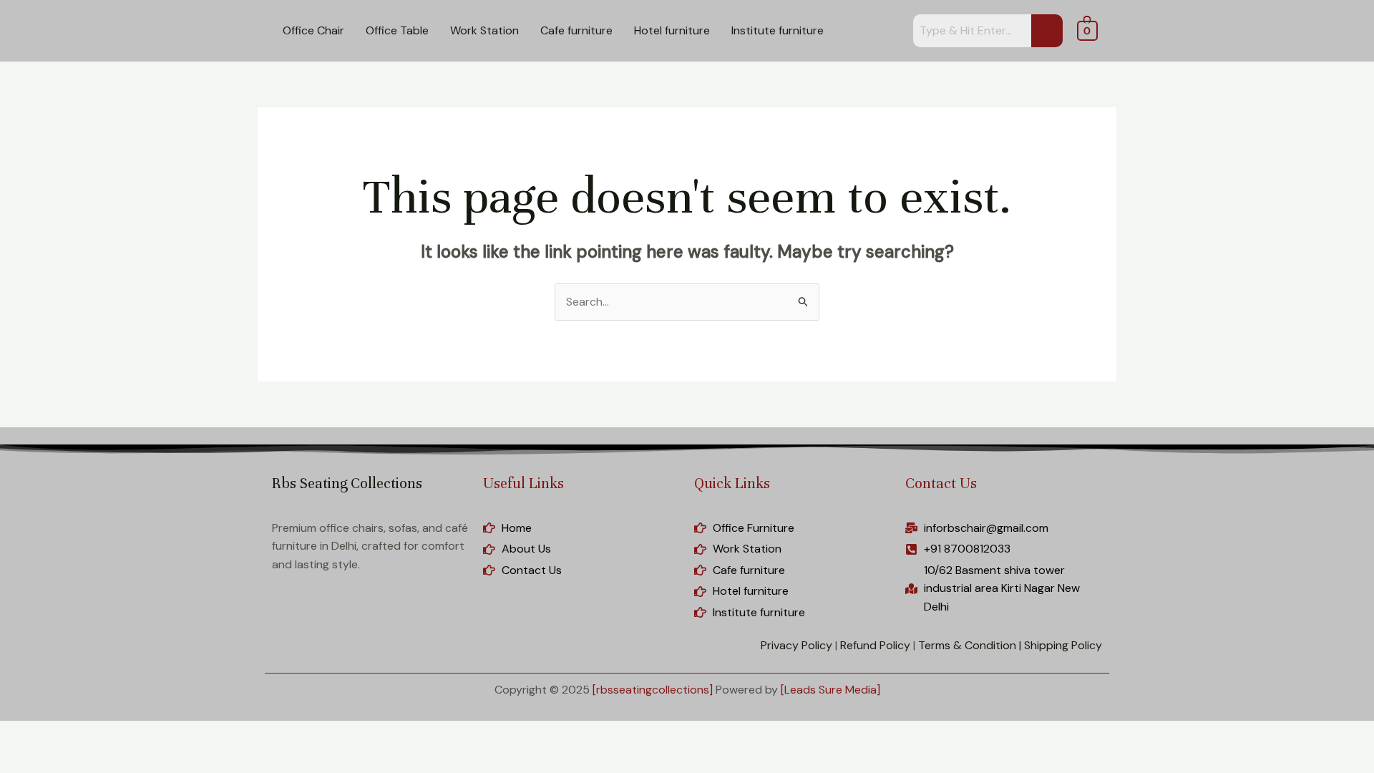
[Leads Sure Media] (830, 689)
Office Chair (313, 30)
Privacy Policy (796, 645)
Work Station (484, 30)
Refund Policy (875, 645)
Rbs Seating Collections (347, 483)
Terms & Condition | (969, 645)
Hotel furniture (672, 30)
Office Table (397, 30)
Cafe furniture (576, 30)
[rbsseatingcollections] (653, 689)
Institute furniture (777, 30)
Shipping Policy (1063, 645)
